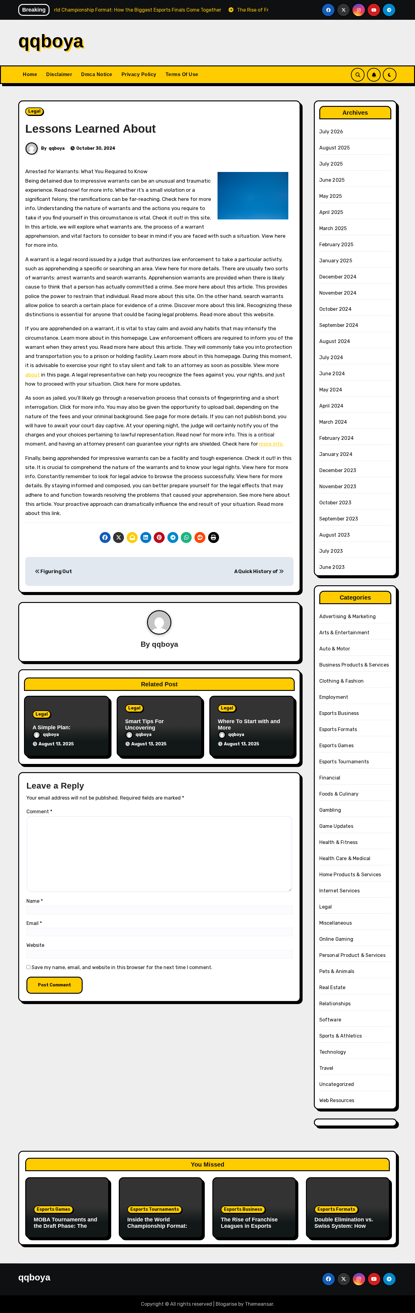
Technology (332, 1052)
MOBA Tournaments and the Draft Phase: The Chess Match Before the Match (65, 1229)
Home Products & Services (350, 874)
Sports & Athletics (340, 1036)
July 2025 (331, 164)
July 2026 (331, 132)
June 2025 (332, 180)
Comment (39, 811)
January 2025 (335, 261)
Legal (34, 111)
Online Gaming (336, 939)
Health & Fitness (338, 842)
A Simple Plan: (51, 727)
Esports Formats (338, 729)
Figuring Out (56, 571)
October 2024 (335, 309)
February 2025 (336, 244)
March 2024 (333, 422)
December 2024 (338, 277)
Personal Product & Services (352, 955)
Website (35, 945)
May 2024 (330, 390)
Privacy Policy (139, 74)
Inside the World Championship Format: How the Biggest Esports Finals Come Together (159, 1229)
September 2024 (338, 325)
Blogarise (226, 1304)
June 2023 (332, 567)
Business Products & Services (354, 665)
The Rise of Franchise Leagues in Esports (249, 1223)
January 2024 (335, 454)
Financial (330, 778)
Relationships (335, 1004)
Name (34, 901)
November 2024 (338, 293)
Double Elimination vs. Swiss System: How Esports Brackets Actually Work (343, 1229)
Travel (326, 1068)
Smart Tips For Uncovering (144, 724)
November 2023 (337, 486)
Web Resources (337, 1100)
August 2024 (334, 341)
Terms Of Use (182, 74)
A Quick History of (256, 571)
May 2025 (330, 196)
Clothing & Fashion (341, 681)
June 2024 (332, 373)
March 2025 (333, 228)
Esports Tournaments (344, 762)
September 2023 (338, 519)
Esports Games (336, 745)
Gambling (330, 810)
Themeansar (259, 1304)
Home (30, 74)
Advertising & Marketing (347, 616)
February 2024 (336, 438)
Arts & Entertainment (344, 632)
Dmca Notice (96, 74)
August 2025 (334, 148)
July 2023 (331, 551)
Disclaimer (59, 74)
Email (34, 923)
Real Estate (332, 987)
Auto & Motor (334, 649)
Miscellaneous (335, 923)
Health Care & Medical (345, 858)
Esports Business (339, 713)
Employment (333, 697)
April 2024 (331, 406)
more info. (271, 444)
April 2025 (331, 212)
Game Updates (336, 826)
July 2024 (331, 357)
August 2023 (334, 535)
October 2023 (335, 503)
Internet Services (339, 891)
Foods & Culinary (339, 794)
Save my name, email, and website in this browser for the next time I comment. (122, 967)
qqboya (50, 41)
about (32, 375)
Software (330, 1020)
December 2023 (337, 470)
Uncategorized (336, 1084)
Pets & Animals (337, 971)
